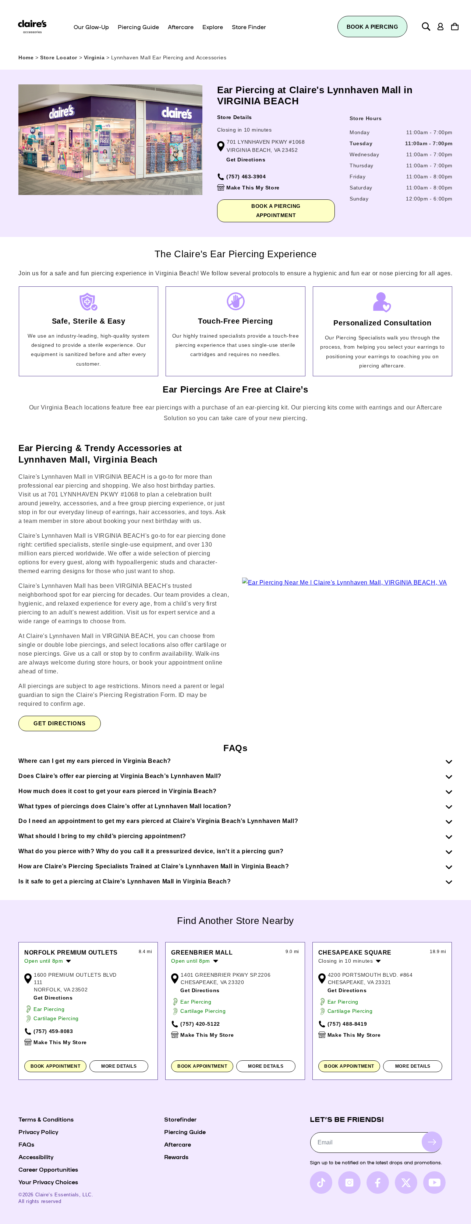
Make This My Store (253, 188)
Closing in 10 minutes (244, 130)
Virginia (95, 57)
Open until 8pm (43, 961)
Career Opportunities (48, 1169)
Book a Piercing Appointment (276, 210)
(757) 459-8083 (53, 1031)
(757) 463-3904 (246, 176)
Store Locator (59, 57)
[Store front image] (110, 139)
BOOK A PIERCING (373, 27)
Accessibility (35, 1156)
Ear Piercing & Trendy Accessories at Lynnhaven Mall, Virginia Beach (100, 453)
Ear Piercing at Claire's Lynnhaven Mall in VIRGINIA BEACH (314, 95)
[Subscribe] (432, 1141)
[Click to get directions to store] (344, 582)
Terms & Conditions (46, 1119)
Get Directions (245, 160)
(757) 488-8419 (347, 1024)
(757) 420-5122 (200, 1024)
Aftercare (177, 1144)
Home (25, 57)
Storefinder (180, 1119)
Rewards (176, 1156)
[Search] (426, 26)
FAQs (26, 1144)
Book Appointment (56, 1066)
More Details (119, 1066)
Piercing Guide (185, 1131)
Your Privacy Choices (48, 1182)
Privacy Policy (38, 1131)
